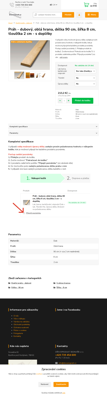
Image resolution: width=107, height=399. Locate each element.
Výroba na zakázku (21, 321)
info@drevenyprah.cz (67, 363)
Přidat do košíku (82, 100)
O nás (16, 316)
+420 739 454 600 (23, 5)
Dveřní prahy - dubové (24, 23)
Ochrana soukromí (21, 327)
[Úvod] (19, 15)
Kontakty (17, 336)
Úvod (10, 23)
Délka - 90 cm (17, 287)
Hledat (68, 14)
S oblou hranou (63, 283)
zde (63, 393)
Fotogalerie (18, 333)
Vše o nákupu (19, 318)
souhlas (39, 374)
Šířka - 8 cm (62, 287)
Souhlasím (61, 384)
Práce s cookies (20, 330)
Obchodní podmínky (22, 324)
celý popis (64, 57)
